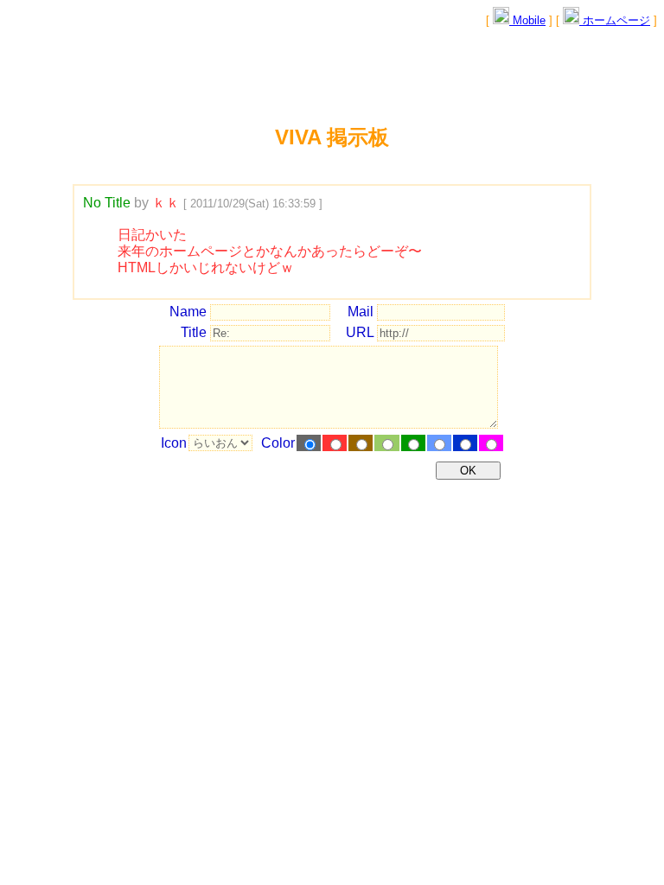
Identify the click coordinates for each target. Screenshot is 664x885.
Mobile (527, 20)
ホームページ (614, 20)
